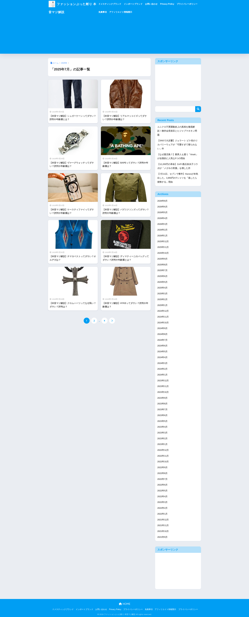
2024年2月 (162, 369)
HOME (126, 603)
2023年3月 (162, 432)
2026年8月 (162, 201)
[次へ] (112, 321)
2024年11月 (163, 317)
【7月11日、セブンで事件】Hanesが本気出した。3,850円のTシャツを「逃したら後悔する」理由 (177, 178)
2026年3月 (162, 224)
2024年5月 (162, 351)
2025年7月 (162, 270)
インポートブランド (133, 4)
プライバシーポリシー (187, 4)
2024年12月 (163, 311)
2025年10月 (163, 253)
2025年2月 (162, 299)
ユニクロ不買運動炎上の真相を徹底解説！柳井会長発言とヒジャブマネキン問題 (177, 131)
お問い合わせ (151, 4)
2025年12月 (163, 241)
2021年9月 (162, 537)
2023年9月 (162, 398)
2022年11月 (163, 456)
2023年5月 (162, 421)
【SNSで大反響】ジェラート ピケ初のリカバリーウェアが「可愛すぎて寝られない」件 (177, 144)
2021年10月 (163, 531)
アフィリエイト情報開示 (120, 12)
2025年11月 (163, 247)
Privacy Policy (167, 4)
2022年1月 (162, 514)
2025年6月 (162, 276)
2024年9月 (162, 328)
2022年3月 (162, 502)
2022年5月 (162, 490)
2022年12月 (163, 450)
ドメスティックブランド (109, 4)
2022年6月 (162, 485)
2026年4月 (162, 218)
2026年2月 (162, 230)
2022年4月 (162, 496)
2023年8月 (162, 403)
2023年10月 (163, 392)
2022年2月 (162, 508)
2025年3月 (162, 293)
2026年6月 (162, 206)
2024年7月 (162, 340)
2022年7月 (162, 479)
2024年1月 (162, 375)
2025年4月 (162, 288)
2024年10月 (163, 322)
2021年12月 (163, 519)
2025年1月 (162, 305)
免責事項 (102, 12)
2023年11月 (163, 386)
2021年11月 (163, 525)
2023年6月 (162, 415)
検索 (198, 109)
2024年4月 (162, 357)
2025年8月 (162, 264)
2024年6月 (162, 345)
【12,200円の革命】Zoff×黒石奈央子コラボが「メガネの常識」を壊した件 (177, 166)
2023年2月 (162, 438)
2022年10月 (163, 461)
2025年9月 (162, 259)
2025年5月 (162, 282)
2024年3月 (162, 363)
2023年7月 (162, 409)
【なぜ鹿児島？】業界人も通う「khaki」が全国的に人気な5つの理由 (177, 156)
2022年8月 (162, 473)
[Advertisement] (124, 35)
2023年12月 (163, 380)
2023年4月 (162, 427)
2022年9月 (162, 467)
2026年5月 (162, 212)
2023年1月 (162, 444)
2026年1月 (162, 235)
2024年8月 (162, 334)
